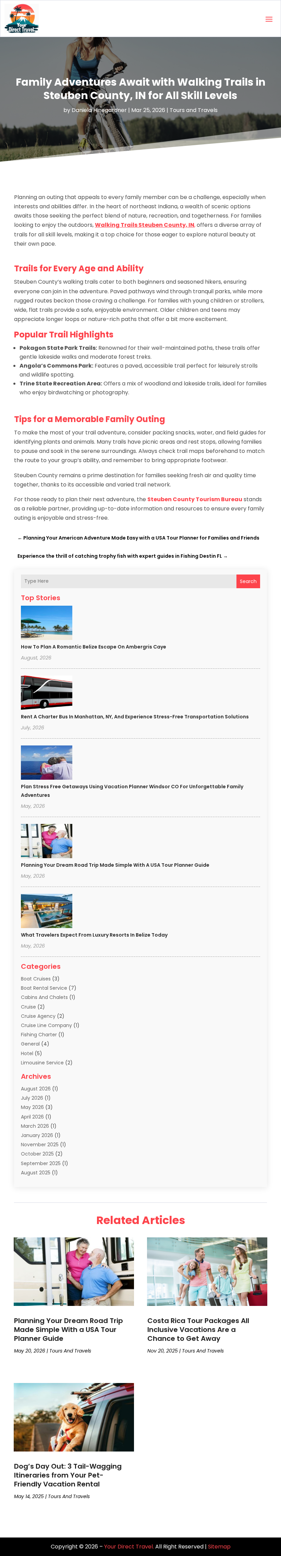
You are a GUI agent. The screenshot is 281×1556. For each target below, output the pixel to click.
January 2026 (37, 1135)
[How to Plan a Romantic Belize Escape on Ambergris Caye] (46, 624)
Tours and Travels (194, 110)
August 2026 (36, 1088)
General (30, 1043)
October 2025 (37, 1153)
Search (248, 581)
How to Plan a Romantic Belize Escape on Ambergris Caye (93, 646)
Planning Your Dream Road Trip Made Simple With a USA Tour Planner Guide (115, 865)
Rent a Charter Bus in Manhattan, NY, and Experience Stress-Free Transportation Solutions (135, 716)
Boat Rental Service (44, 988)
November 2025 (40, 1144)
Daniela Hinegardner (99, 110)
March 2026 (35, 1126)
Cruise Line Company (46, 1025)
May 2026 (32, 1107)
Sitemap (219, 1547)
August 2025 (35, 1172)
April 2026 (32, 1116)
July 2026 (32, 1098)
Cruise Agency (38, 1016)
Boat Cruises (36, 978)
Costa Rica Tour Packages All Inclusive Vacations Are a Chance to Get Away (198, 1329)
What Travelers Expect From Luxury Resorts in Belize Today (94, 934)
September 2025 (41, 1163)
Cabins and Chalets (44, 997)
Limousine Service (42, 1062)
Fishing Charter (39, 1034)
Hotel (27, 1053)
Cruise (28, 1006)
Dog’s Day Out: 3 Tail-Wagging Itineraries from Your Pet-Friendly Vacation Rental (68, 1475)
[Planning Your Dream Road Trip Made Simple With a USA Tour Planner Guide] (46, 842)
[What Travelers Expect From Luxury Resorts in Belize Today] (46, 912)
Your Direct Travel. (129, 1547)
